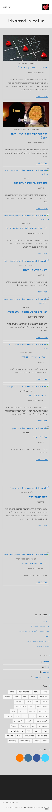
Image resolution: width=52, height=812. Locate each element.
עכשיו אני (46, 621)
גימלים (17, 697)
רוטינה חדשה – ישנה (35, 270)
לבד (17, 716)
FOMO (47, 636)
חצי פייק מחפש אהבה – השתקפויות (27, 228)
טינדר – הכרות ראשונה (34, 357)
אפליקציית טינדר (24, 692)
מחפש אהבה (43, 726)
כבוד (24, 716)
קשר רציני (12, 741)
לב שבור (9, 716)
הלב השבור (45, 672)
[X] (45, 758)
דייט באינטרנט (21, 706)
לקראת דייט (18, 721)
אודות (12, 802)
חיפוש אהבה (43, 716)
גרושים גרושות (42, 706)
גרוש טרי (40, 188)
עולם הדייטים (42, 736)
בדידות (12, 692)
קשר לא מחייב (25, 741)
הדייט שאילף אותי (37, 395)
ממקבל (14, 726)
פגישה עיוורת (29, 736)
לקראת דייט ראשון (43, 646)
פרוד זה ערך (40, 437)
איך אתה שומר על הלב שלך (40, 626)
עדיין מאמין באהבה (16, 731)
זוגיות (13, 711)
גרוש (36, 702)
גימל (24, 697)
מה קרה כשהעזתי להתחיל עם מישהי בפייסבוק (34, 631)
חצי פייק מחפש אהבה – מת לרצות (27, 312)
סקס (28, 731)
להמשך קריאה (42, 96)
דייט (31, 706)
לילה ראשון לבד (38, 497)
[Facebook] (36, 758)
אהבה (36, 692)
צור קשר (5, 802)
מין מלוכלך (24, 726)
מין (33, 726)
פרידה (45, 741)
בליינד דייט (43, 697)
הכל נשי (46, 667)
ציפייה (37, 741)
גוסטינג (33, 697)
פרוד (18, 736)
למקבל (29, 721)
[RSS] (20, 758)
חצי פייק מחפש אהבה (36, 72)
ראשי (17, 802)
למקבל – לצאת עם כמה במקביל (38, 641)
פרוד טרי (10, 736)
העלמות (22, 711)
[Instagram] (28, 758)
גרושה (28, 702)
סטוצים (37, 731)
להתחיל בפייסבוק (41, 721)
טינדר (32, 716)
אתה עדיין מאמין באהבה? (32, 67)
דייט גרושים (43, 711)
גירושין (45, 702)
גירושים (7, 697)
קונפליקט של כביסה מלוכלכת (31, 183)
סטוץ (45, 731)
